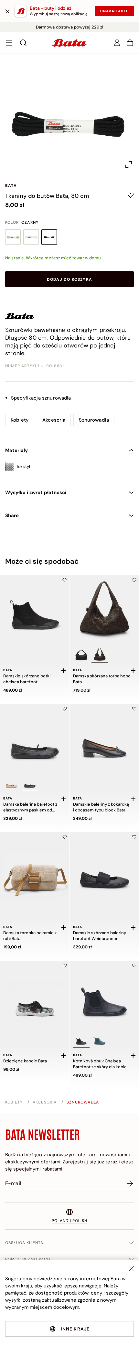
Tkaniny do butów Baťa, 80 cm (47, 196)
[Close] (131, 1268)
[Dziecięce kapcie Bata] (35, 995)
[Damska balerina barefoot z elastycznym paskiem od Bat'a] (35, 739)
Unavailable (114, 11)
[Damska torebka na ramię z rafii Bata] (35, 867)
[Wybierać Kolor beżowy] (13, 237)
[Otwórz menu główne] (9, 43)
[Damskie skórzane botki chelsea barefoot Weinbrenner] (35, 610)
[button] (130, 43)
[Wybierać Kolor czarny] (49, 237)
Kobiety (20, 420)
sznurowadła (41, 398)
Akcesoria (53, 420)
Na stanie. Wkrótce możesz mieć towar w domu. (53, 258)
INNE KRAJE (75, 1329)
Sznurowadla (94, 420)
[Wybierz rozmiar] (63, 670)
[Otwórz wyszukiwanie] (23, 43)
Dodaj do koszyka (69, 279)
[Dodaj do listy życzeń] (65, 580)
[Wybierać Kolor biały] (31, 237)
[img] (69, 467)
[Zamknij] (7, 11)
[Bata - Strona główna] (69, 43)
